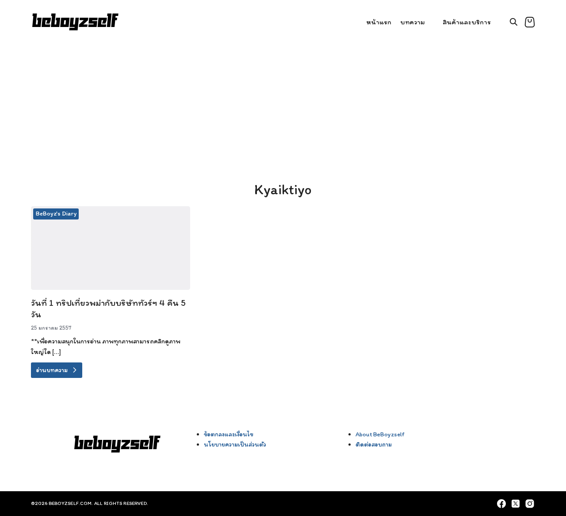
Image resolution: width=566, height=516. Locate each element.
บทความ (412, 22)
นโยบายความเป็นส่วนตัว (235, 444)
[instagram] (529, 503)
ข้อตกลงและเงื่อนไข (228, 434)
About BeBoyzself (380, 434)
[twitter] (515, 503)
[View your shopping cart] (529, 22)
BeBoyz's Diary (56, 213)
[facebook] (501, 503)
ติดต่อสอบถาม (374, 444)
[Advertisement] (283, 111)
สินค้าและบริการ (467, 22)
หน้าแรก (378, 22)
